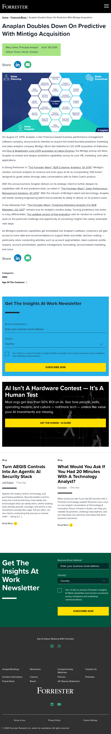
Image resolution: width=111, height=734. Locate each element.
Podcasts (89, 677)
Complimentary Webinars (65, 671)
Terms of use (19, 720)
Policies (61, 677)
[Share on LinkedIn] (17, 64)
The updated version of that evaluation (48, 214)
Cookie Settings (90, 720)
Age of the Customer (13, 282)
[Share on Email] (27, 64)
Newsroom (35, 669)
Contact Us (91, 669)
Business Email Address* (16, 324)
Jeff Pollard (7, 482)
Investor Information (12, 677)
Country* (9, 338)
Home (5, 17)
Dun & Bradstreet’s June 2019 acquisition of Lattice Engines (40, 151)
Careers (34, 677)
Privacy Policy (54, 720)
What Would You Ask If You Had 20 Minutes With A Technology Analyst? (81, 474)
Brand (33, 681)
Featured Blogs (19, 17)
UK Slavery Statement (69, 681)
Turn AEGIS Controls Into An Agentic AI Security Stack (23, 471)
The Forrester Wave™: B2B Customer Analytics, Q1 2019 (60, 167)
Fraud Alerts (8, 681)
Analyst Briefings (10, 669)
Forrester (62, 487)
